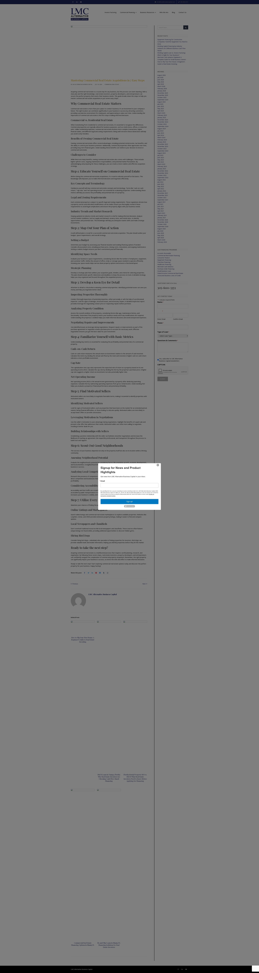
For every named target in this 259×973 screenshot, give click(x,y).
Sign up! (129, 501)
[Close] (157, 465)
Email (103, 481)
